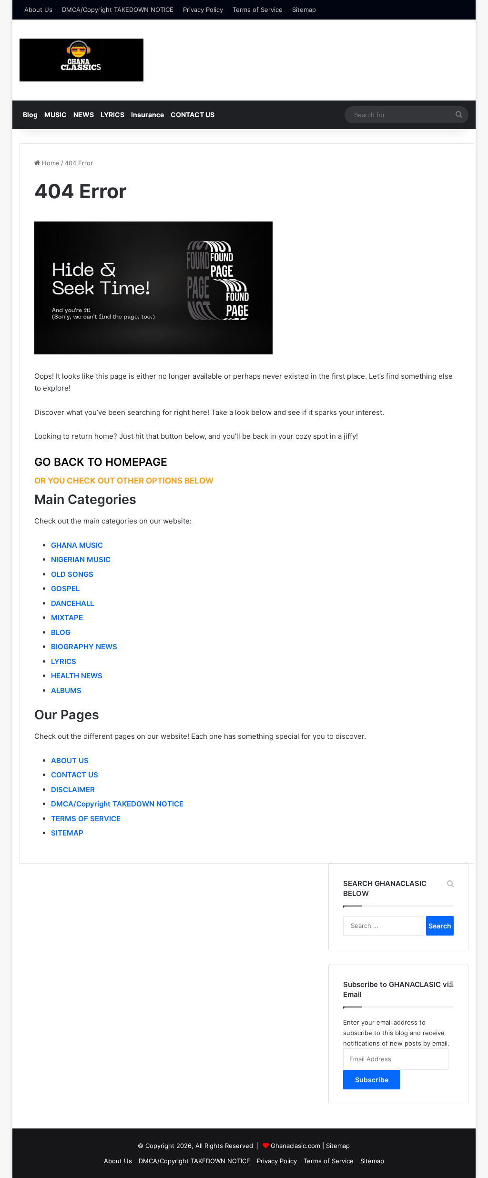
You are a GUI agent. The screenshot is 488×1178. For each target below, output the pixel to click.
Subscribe (371, 1080)
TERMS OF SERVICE (86, 818)
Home (50, 163)
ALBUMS (66, 690)
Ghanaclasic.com (295, 1145)
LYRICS (112, 115)
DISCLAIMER (73, 789)
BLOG (61, 632)
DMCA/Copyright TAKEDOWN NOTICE (117, 9)
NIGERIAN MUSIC (81, 559)
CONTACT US (192, 115)
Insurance (147, 115)
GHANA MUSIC (77, 545)
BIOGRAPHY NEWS (84, 646)
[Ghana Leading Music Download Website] (81, 60)
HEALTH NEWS (76, 675)
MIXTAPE (67, 617)
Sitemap (304, 9)
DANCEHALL (72, 603)
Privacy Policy (203, 9)
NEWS (83, 115)
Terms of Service (258, 9)
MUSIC (55, 115)
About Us (38, 9)
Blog (30, 115)
